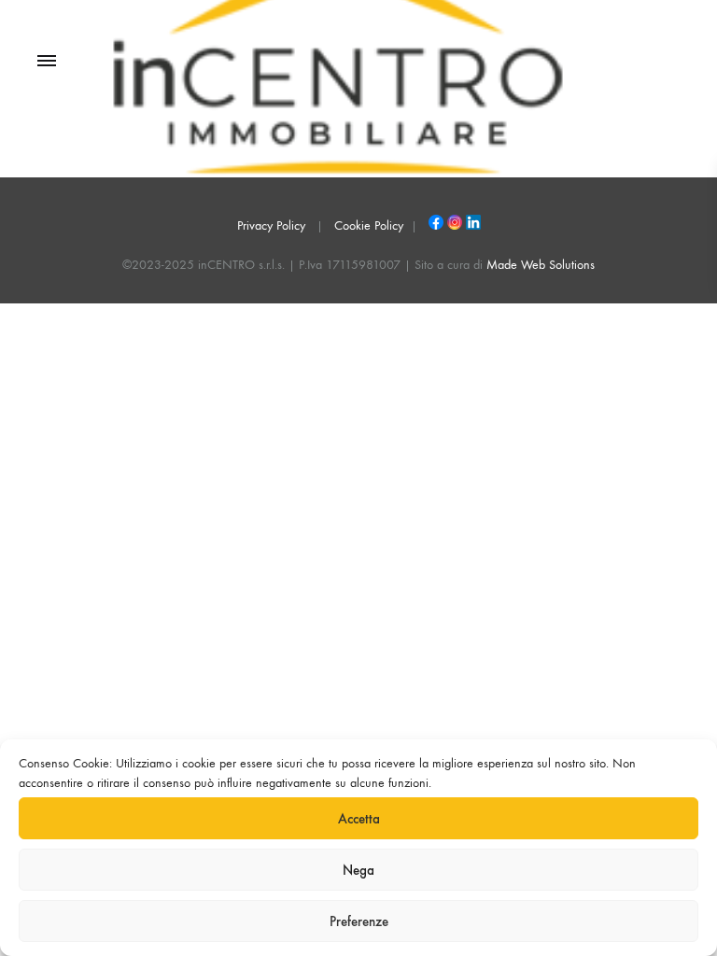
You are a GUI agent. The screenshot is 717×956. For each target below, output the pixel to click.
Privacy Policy (271, 225)
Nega (358, 870)
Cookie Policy (368, 225)
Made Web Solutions (540, 265)
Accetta (359, 818)
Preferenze (359, 921)
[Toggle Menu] (46, 61)
